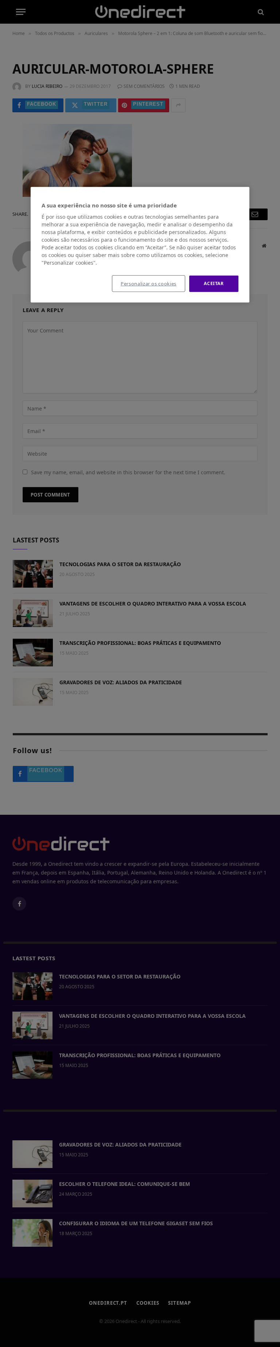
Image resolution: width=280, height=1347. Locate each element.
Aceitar (213, 283)
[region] (140, 245)
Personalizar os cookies (148, 283)
